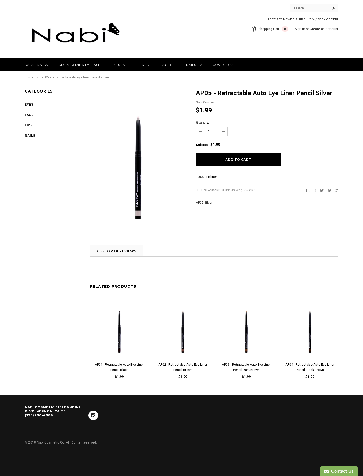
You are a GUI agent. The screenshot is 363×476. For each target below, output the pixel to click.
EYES (29, 104)
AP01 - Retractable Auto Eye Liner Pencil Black (119, 367)
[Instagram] (93, 415)
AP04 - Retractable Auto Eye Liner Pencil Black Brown (309, 367)
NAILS (30, 135)
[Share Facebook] (315, 190)
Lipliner (211, 177)
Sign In (300, 29)
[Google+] (336, 190)
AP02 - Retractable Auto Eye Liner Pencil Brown (182, 367)
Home (29, 77)
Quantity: (202, 122)
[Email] (308, 190)
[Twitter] (322, 190)
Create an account (324, 29)
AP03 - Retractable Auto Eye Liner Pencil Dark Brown (246, 367)
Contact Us (341, 471)
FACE (29, 115)
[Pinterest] (329, 190)
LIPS (28, 125)
